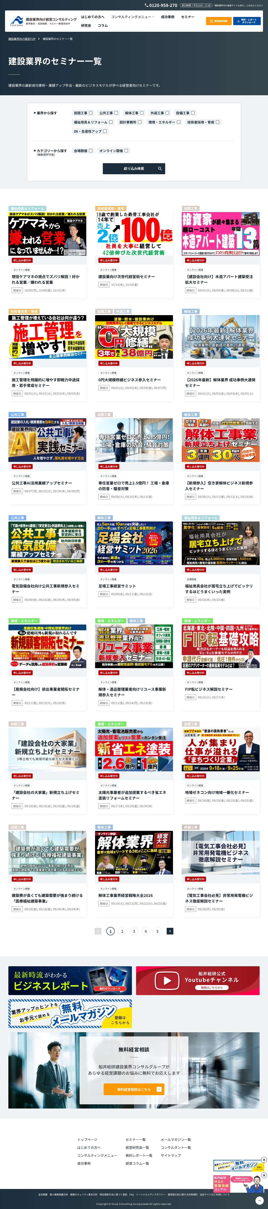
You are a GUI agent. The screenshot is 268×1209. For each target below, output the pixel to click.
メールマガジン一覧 (176, 1139)
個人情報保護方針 (59, 1194)
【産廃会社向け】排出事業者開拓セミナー (46, 691)
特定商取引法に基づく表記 (113, 1194)
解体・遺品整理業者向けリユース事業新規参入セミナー (132, 691)
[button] (133, 17)
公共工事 (106, 112)
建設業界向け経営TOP (22, 39)
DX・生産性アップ (88, 131)
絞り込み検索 (134, 168)
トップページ (87, 1139)
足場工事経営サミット (117, 586)
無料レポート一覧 (139, 1155)
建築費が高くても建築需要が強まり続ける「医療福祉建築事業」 (47, 898)
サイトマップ (171, 1155)
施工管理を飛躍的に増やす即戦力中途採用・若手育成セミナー (46, 382)
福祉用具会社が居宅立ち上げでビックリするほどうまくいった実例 (219, 588)
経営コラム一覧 (137, 1163)
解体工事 (131, 112)
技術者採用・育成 (200, 122)
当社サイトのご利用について (215, 1194)
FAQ (131, 1194)
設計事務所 (128, 122)
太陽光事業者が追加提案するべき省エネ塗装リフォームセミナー (132, 795)
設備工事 (182, 112)
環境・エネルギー (161, 122)
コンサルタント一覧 (176, 1147)
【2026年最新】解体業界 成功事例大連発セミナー (220, 382)
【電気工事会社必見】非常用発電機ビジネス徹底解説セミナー (219, 898)
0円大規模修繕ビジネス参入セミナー (129, 379)
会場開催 (80, 150)
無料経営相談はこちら (134, 1089)
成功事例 (84, 1163)
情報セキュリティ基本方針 (84, 1194)
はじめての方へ (89, 1147)
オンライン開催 (111, 150)
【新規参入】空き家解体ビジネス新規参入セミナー (219, 485)
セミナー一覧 (136, 1139)
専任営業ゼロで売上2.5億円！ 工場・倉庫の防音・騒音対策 (133, 485)
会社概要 (43, 1194)
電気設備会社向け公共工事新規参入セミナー (46, 588)
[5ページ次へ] (170, 931)
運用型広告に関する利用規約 (183, 1194)
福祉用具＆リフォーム (90, 122)
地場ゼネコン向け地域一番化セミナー (217, 792)
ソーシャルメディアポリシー (151, 1194)
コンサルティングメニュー (97, 1155)
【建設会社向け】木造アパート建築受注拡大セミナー (219, 279)
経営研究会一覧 (137, 1147)
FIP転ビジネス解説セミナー (209, 689)
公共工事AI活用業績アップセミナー (42, 483)
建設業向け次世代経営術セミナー (126, 276)
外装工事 (157, 112)
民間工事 (80, 112)
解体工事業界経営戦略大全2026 (125, 895)
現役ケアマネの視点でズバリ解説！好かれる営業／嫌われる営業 (46, 279)
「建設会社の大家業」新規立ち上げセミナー (46, 795)
